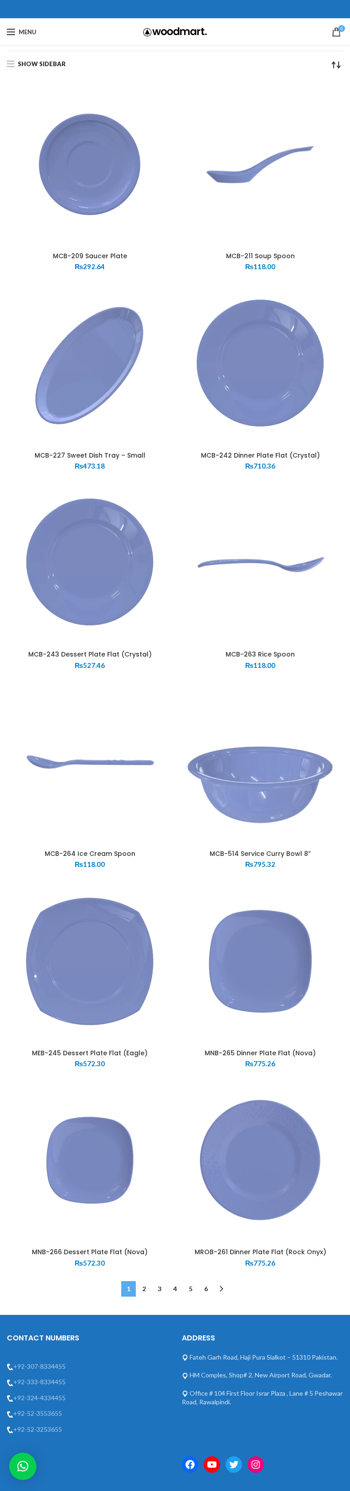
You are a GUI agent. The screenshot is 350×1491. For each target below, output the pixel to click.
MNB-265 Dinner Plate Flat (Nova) (260, 1053)
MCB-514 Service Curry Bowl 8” (260, 854)
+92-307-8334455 (39, 1366)
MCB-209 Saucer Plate (90, 256)
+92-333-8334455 (39, 1382)
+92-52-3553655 (37, 1413)
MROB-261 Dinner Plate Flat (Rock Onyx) (260, 1252)
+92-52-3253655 (37, 1429)
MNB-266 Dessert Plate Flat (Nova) (90, 1252)
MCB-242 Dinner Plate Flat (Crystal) (260, 455)
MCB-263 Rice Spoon (260, 654)
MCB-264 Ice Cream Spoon (90, 854)
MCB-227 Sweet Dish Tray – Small (90, 455)
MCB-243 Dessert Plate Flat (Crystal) (90, 654)
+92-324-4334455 (39, 1398)
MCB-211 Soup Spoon (260, 256)
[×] (22, 1466)
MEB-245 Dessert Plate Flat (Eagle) (90, 1053)
